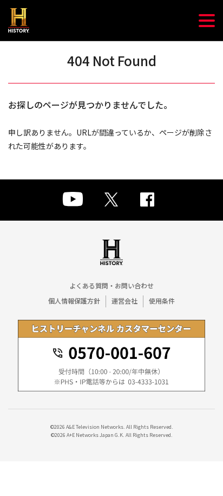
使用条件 (162, 300)
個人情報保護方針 (74, 300)
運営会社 (124, 300)
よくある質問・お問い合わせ (111, 285)
